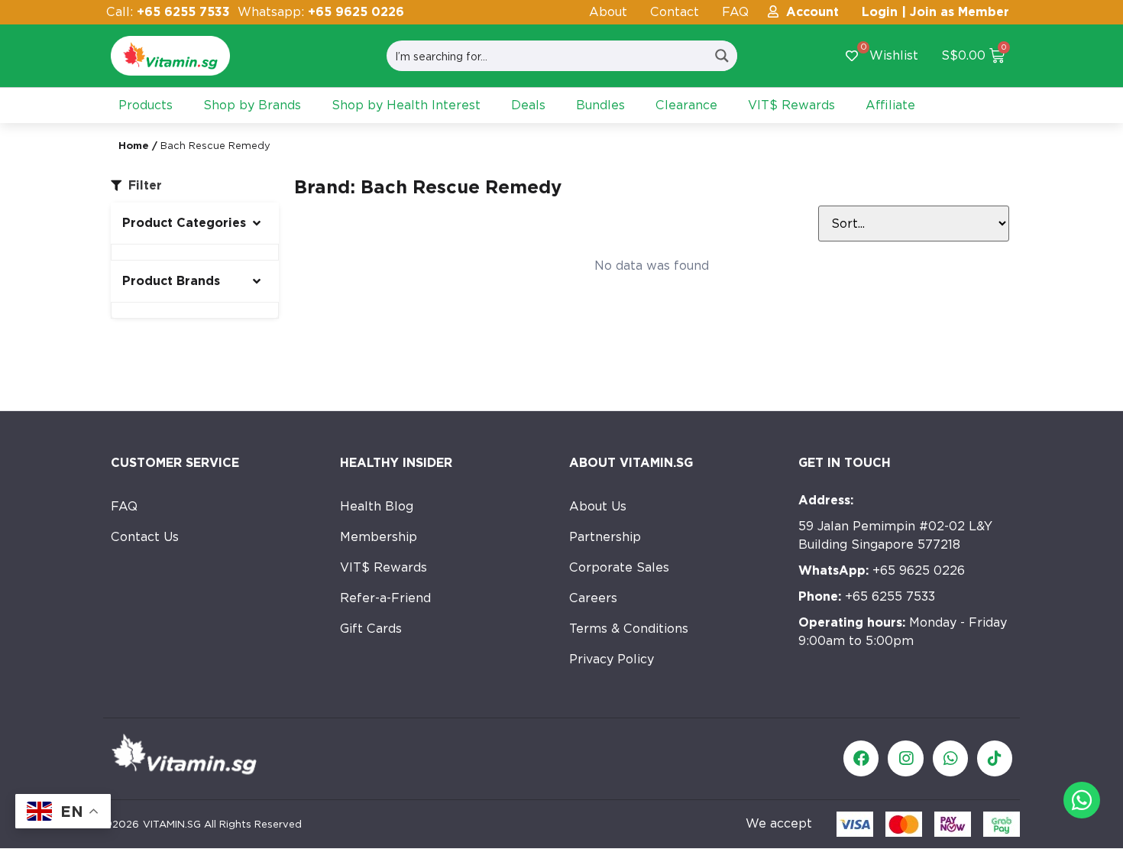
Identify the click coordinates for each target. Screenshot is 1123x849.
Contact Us (145, 537)
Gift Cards (371, 628)
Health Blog (376, 506)
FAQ (735, 12)
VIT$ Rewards (383, 567)
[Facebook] (861, 758)
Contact (674, 12)
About (608, 12)
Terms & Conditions (628, 628)
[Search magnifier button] (722, 56)
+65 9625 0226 (881, 570)
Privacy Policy (611, 659)
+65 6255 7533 (866, 596)
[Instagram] (905, 758)
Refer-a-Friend (385, 598)
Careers (593, 598)
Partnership (605, 537)
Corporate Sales (619, 567)
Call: (168, 12)
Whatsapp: (321, 12)
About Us (597, 506)
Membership (378, 537)
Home (133, 145)
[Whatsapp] (950, 758)
